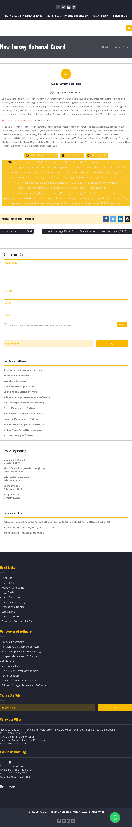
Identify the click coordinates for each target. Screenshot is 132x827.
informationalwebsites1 (18, 477)
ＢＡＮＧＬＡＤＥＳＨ (15, 459)
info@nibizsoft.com (76, 15)
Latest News (8, 611)
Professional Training (13, 607)
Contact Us (120, 15)
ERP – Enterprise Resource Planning (24, 402)
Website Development (14, 587)
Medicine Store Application (19, 386)
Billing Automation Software (20, 391)
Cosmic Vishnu (12, 485)
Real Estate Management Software (24, 424)
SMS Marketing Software (18, 435)
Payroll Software (10, 675)
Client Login (100, 15)
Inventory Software (15, 380)
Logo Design (8, 592)
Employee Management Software (23, 413)
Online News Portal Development (23, 429)
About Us (7, 578)
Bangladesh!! (11, 494)
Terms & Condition (12, 616)
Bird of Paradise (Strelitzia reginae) (24, 468)
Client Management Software (21, 408)
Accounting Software (16, 375)
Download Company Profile (17, 621)
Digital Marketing (11, 597)
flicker (97, 47)
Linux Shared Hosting (13, 602)
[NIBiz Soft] (15, 28)
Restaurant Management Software (24, 370)
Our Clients (8, 582)
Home (88, 47)
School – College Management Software (27, 397)
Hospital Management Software (22, 419)
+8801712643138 (32, 15)
